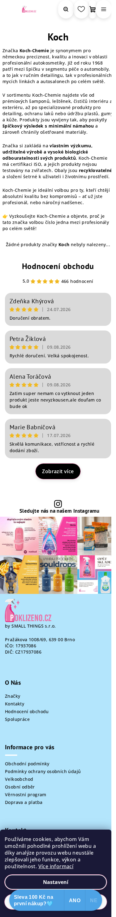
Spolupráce (17, 719)
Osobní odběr (20, 787)
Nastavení (55, 882)
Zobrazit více (58, 471)
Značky (12, 696)
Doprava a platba (23, 802)
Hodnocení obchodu (58, 266)
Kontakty (14, 704)
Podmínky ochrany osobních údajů (43, 771)
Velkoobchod (19, 779)
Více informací (56, 866)
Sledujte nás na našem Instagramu (59, 511)
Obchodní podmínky (27, 764)
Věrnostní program (25, 794)
